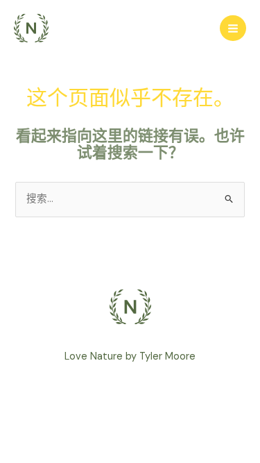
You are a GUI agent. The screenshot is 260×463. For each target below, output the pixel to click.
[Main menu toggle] (233, 28)
